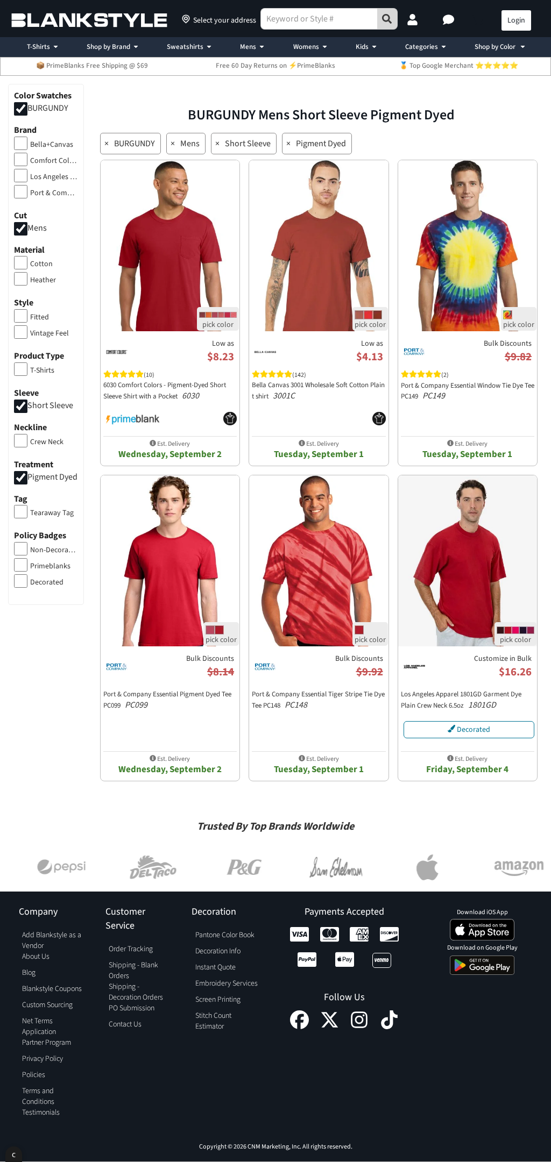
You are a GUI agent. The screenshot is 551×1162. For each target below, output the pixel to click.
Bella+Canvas (51, 144)
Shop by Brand (108, 47)
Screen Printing (218, 999)
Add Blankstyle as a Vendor (51, 940)
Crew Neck (46, 442)
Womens (306, 47)
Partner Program (46, 1042)
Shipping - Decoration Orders (136, 992)
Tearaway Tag (52, 513)
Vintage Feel (49, 333)
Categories (421, 47)
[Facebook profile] (299, 1026)
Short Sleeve (50, 405)
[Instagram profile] (359, 1026)
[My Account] (413, 20)
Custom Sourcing (47, 1005)
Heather (43, 280)
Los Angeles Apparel (54, 177)
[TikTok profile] (389, 1026)
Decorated (46, 582)
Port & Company (54, 193)
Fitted (39, 317)
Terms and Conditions (38, 1096)
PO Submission (131, 1008)
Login (516, 20)
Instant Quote (215, 967)
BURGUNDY (47, 108)
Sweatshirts (185, 47)
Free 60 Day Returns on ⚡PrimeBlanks (275, 65)
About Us (36, 956)
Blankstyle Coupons (52, 988)
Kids (362, 47)
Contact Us (125, 1024)
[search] (387, 19)
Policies (33, 1075)
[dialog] (13, 1154)
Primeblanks (50, 566)
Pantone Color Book (225, 935)
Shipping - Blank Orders (133, 970)
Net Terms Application (39, 1026)
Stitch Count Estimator (213, 1021)
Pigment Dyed (52, 477)
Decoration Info (218, 951)
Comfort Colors (54, 160)
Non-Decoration (54, 550)
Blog (29, 972)
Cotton (41, 264)
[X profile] (329, 1026)
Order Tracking (131, 949)
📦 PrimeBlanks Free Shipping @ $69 (92, 65)
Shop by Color (496, 47)
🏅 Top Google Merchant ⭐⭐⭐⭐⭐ (458, 65)
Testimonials (41, 1112)
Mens (248, 47)
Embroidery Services (226, 983)
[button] (449, 20)
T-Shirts (38, 47)
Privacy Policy (42, 1058)
